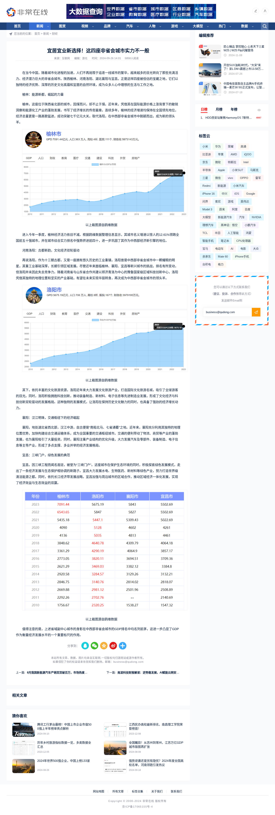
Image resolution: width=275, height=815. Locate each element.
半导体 (206, 170)
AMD (234, 154)
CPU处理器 (243, 240)
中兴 (224, 193)
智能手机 (208, 240)
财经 (55, 33)
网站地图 (98, 791)
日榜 (204, 109)
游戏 (174, 26)
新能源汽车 (225, 217)
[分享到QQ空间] (104, 646)
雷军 (258, 177)
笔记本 (225, 240)
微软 (218, 162)
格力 (221, 264)
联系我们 (176, 791)
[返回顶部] (263, 729)
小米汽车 (238, 185)
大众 (256, 248)
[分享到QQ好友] (85, 646)
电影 (243, 248)
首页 (17, 26)
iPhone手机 (242, 256)
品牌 (107, 26)
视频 (84, 26)
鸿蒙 (248, 232)
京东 (205, 162)
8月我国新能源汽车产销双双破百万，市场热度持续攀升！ (63, 672)
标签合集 (137, 791)
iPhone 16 (208, 193)
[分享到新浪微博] (113, 646)
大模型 (198, 26)
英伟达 (245, 201)
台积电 (206, 264)
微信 (218, 177)
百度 (247, 209)
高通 (243, 146)
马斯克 (254, 170)
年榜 (234, 109)
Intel (245, 162)
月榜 (219, 109)
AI (232, 248)
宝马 (205, 248)
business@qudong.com (128, 661)
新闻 (39, 26)
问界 (205, 201)
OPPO (244, 177)
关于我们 (157, 791)
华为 (218, 146)
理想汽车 (208, 225)
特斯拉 (232, 162)
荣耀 (230, 146)
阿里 (235, 209)
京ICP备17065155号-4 (137, 806)
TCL (205, 232)
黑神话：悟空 (229, 225)
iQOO (247, 154)
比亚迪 (206, 154)
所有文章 (118, 791)
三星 (205, 177)
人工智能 (233, 232)
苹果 (221, 154)
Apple (221, 170)
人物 (152, 26)
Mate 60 (223, 256)
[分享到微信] (95, 646)
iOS (236, 193)
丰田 (217, 232)
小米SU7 (237, 170)
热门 (222, 26)
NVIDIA (256, 217)
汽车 (129, 26)
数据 (244, 26)
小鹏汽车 (250, 225)
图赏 (62, 26)
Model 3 (207, 209)
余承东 (206, 256)
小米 (205, 146)
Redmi (206, 185)
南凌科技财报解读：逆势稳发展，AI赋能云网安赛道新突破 (153, 672)
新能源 (222, 185)
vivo (230, 177)
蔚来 (222, 209)
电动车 (219, 248)
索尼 (218, 201)
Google (250, 193)
